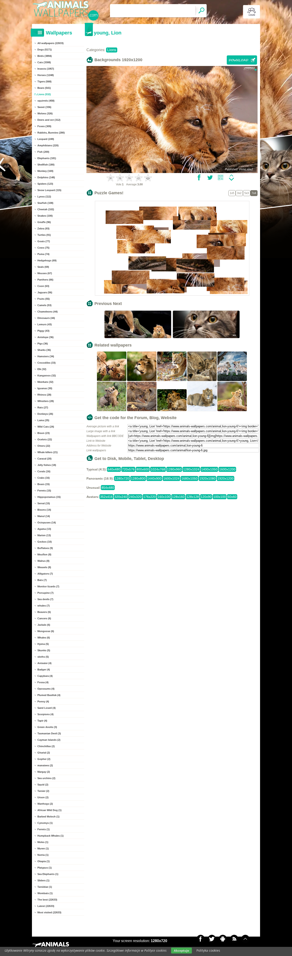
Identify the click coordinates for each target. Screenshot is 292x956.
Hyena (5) (43, 644)
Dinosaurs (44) (46, 318)
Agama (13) (44, 529)
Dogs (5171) (44, 49)
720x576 (128, 469)
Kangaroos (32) (46, 375)
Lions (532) (44, 94)
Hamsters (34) (45, 356)
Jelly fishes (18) (46, 465)
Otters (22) (43, 445)
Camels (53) (44, 305)
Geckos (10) (44, 541)
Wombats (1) (45, 893)
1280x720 (122, 478)
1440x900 (154, 478)
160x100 (164, 497)
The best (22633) (47, 899)
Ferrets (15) (44, 490)
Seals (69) (43, 266)
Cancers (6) (44, 618)
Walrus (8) (43, 560)
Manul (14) (43, 516)
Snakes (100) (45, 215)
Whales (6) (43, 637)
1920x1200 (225, 478)
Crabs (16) (43, 477)
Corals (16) (43, 471)
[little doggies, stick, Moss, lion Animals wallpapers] (112, 380)
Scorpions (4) (45, 714)
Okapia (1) (43, 861)
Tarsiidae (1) (44, 886)
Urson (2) (43, 797)
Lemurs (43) (44, 324)
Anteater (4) (44, 663)
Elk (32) (41, 369)
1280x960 (174, 469)
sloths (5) (43, 656)
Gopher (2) (43, 759)
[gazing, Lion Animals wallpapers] (142, 380)
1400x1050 (209, 469)
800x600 (142, 469)
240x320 (135, 497)
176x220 (149, 497)
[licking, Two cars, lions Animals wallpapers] (142, 410)
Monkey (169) (45, 171)
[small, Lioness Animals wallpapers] (232, 410)
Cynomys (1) (45, 823)
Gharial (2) (43, 752)
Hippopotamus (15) (49, 497)
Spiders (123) (45, 183)
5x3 (246, 193)
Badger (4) (43, 669)
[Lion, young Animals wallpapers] (202, 380)
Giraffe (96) (44, 222)
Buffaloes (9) (45, 548)
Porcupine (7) (45, 592)
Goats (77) (43, 241)
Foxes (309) (44, 126)
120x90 (206, 497)
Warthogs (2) (45, 803)
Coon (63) (43, 286)
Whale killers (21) (47, 452)
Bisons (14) (44, 509)
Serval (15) (43, 503)
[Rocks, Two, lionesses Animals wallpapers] (232, 380)
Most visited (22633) (49, 912)
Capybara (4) (45, 676)
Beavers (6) (44, 612)
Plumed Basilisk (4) (48, 695)
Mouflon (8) (44, 554)
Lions (111, 50)
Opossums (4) (46, 688)
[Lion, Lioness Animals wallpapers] (172, 410)
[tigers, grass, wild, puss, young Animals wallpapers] (112, 410)
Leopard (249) (45, 139)
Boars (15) (43, 484)
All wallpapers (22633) (50, 43)
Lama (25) (43, 420)
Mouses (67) (44, 273)
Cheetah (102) (45, 209)
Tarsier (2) (43, 791)
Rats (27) (42, 407)
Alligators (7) (45, 573)
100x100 (219, 497)
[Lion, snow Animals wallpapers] (202, 410)
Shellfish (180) (46, 164)
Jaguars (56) (44, 292)
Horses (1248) (45, 75)
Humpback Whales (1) (50, 835)
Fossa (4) (43, 682)
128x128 (192, 497)
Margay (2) (43, 771)
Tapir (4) (42, 720)
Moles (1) (42, 842)
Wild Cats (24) (45, 426)
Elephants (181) (46, 158)
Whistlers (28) (45, 401)
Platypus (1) (44, 867)
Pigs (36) (42, 343)
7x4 (254, 193)
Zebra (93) (43, 228)
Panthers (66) (45, 279)
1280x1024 (191, 469)
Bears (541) (44, 88)
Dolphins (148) (46, 177)
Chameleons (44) (47, 311)
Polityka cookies (208, 950)
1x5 (232, 193)
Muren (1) (43, 848)
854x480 (108, 487)
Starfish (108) (45, 203)
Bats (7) (42, 580)
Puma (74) (43, 254)
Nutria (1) (43, 855)
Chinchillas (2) (46, 746)
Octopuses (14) (46, 522)
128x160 (178, 497)
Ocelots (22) (44, 439)
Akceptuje (181, 950)
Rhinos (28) (44, 394)
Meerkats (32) (45, 382)
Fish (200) (43, 151)
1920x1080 (207, 478)
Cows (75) (43, 247)
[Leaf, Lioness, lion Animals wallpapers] (172, 380)
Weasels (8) (44, 567)
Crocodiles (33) (46, 362)
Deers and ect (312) (48, 119)
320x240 (121, 497)
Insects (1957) (45, 68)
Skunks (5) (43, 650)
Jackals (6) (43, 624)
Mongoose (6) (45, 631)
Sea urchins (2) (46, 778)
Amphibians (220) (48, 145)
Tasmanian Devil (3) (49, 733)
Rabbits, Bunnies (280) (51, 132)
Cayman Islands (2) (48, 739)
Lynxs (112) (44, 196)
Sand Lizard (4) (46, 707)
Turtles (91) (44, 235)
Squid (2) (42, 784)
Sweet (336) (44, 107)
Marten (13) (44, 535)
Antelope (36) (45, 337)
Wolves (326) (45, 113)
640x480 (114, 469)
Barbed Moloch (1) (48, 816)
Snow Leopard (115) (49, 190)
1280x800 (138, 478)
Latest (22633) (45, 906)
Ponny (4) (43, 701)
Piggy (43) (43, 330)
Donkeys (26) (45, 413)
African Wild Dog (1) (49, 810)
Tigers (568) (44, 81)
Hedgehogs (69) (47, 260)
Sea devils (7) (45, 599)
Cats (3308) (44, 62)
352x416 (106, 497)
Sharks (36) (44, 350)
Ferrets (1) (43, 829)
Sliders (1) (43, 880)
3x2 (239, 193)
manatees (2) (45, 765)
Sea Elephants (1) (47, 874)
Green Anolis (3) (47, 727)
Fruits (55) (43, 298)
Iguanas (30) (44, 388)
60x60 (232, 497)
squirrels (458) (46, 100)
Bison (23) (43, 433)
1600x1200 (227, 469)
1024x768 (158, 469)
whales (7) (43, 605)
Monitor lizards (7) (48, 586)
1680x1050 (189, 478)
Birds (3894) (44, 56)
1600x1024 (171, 478)
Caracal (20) (44, 458)
